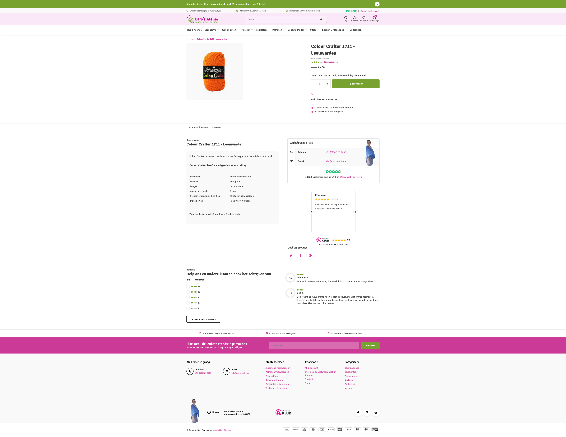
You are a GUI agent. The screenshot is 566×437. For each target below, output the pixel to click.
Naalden (246, 29)
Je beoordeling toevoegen (203, 319)
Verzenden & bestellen (277, 384)
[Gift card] (339, 430)
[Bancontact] (322, 430)
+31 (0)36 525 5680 (336, 152)
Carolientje (210, 29)
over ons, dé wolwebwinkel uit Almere (320, 373)
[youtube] (376, 412)
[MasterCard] (366, 430)
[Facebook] (358, 412)
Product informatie (198, 127)
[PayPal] (331, 430)
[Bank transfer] (286, 430)
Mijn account (311, 367)
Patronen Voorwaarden (277, 371)
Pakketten (261, 29)
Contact (309, 379)
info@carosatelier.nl (336, 161)
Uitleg (313, 29)
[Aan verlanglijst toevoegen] (312, 94)
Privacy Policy (272, 376)
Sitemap (227, 430)
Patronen (277, 29)
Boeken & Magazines (333, 29)
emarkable (217, 430)
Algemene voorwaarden (277, 367)
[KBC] (304, 430)
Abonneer (370, 345)
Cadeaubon (356, 29)
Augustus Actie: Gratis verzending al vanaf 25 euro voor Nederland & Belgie (226, 4)
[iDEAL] (313, 430)
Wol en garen (229, 29)
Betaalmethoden (274, 380)
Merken (348, 388)
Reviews (216, 127)
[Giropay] (375, 430)
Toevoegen (357, 83)
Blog (307, 383)
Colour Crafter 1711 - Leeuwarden (212, 39)
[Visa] (348, 430)
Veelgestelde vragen (276, 388)
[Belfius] (295, 430)
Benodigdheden (296, 29)
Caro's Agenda (194, 29)
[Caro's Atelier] (204, 19)
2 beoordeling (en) (331, 62)
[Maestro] (357, 430)
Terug (192, 39)
